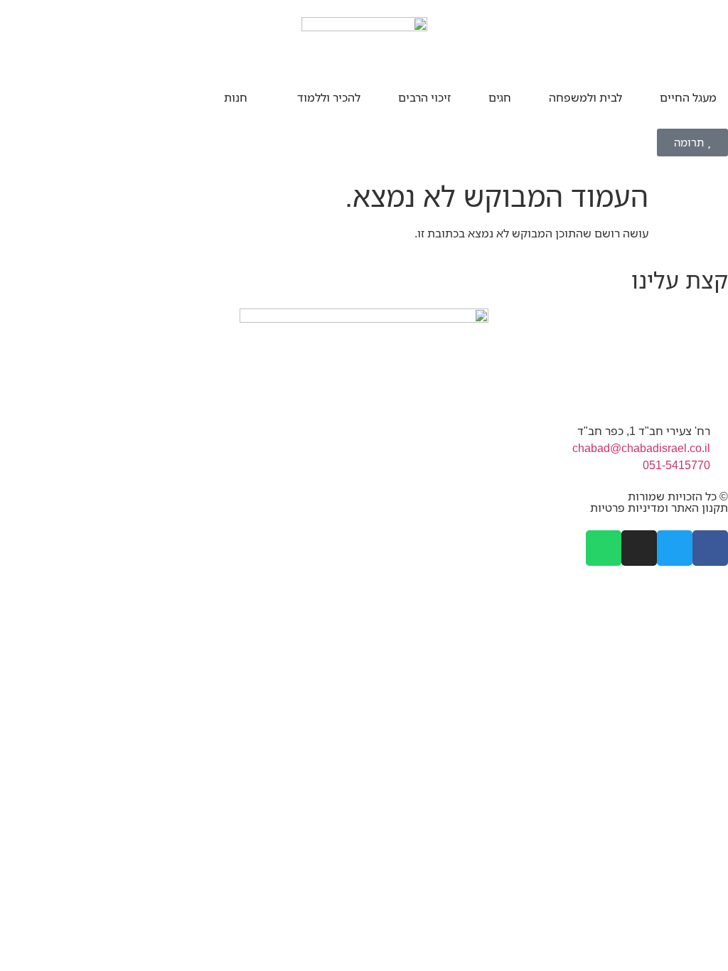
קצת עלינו (679, 279)
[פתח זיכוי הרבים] (389, 97)
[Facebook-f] (710, 548)
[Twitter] (674, 548)
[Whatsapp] (603, 548)
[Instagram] (639, 548)
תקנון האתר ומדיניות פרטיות (659, 507)
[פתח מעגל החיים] (650, 97)
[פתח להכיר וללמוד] (288, 97)
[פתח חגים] (479, 97)
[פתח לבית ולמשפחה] (539, 97)
